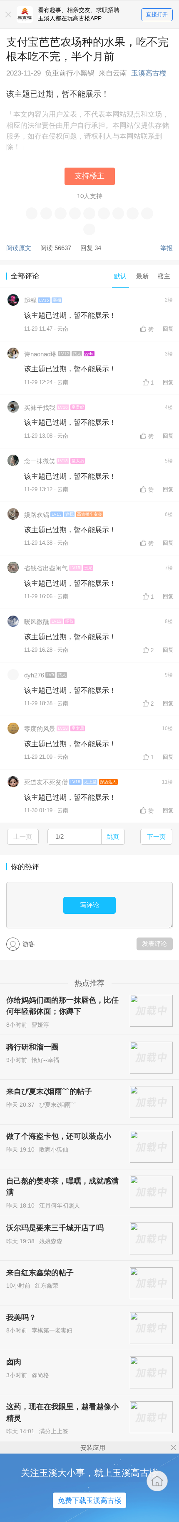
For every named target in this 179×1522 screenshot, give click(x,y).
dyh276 (34, 675)
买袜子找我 (39, 407)
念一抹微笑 (39, 461)
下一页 (156, 836)
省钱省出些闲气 (46, 568)
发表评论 (154, 943)
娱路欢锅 (36, 514)
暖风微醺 (36, 621)
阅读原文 (18, 247)
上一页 (22, 836)
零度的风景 (39, 728)
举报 (166, 247)
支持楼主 (89, 176)
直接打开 (157, 14)
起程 (30, 300)
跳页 (113, 836)
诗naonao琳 (40, 354)
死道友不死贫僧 (46, 782)
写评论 (89, 904)
